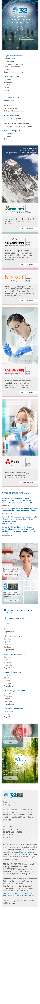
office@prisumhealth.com (13, 896)
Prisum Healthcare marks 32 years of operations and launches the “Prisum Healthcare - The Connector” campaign (17, 501)
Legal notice (29, 896)
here (5, 857)
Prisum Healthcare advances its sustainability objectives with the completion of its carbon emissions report (20, 520)
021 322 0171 (22, 891)
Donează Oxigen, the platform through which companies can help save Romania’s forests (20, 511)
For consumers (27, 228)
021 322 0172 (8, 893)
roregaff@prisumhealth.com (25, 852)
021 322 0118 (13, 854)
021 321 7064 (22, 893)
